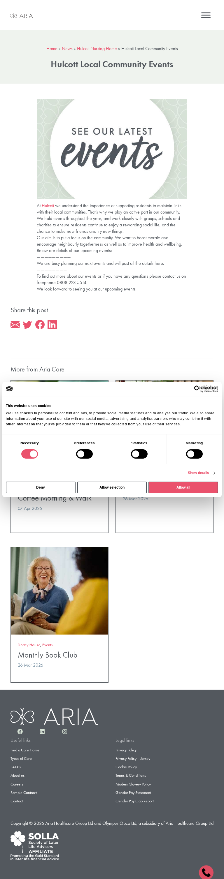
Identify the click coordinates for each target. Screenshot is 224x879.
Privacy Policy (126, 750)
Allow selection (112, 487)
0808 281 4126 (206, 872)
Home (51, 48)
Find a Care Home (24, 750)
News (67, 48)
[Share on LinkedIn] (52, 325)
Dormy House (29, 644)
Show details (198, 473)
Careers (16, 784)
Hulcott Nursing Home (97, 48)
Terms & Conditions (131, 775)
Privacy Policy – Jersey (133, 758)
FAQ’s (15, 766)
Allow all (183, 487)
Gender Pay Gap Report (135, 801)
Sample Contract (23, 792)
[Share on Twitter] (27, 325)
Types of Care (21, 758)
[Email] (15, 325)
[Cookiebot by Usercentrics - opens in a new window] (192, 388)
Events (47, 644)
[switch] (84, 454)
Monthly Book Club (47, 655)
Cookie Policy (126, 766)
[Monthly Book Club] (59, 590)
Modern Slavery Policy (133, 784)
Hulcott (48, 205)
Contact (16, 801)
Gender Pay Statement (133, 792)
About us (17, 775)
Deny (40, 487)
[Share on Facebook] (40, 325)
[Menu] (206, 15)
